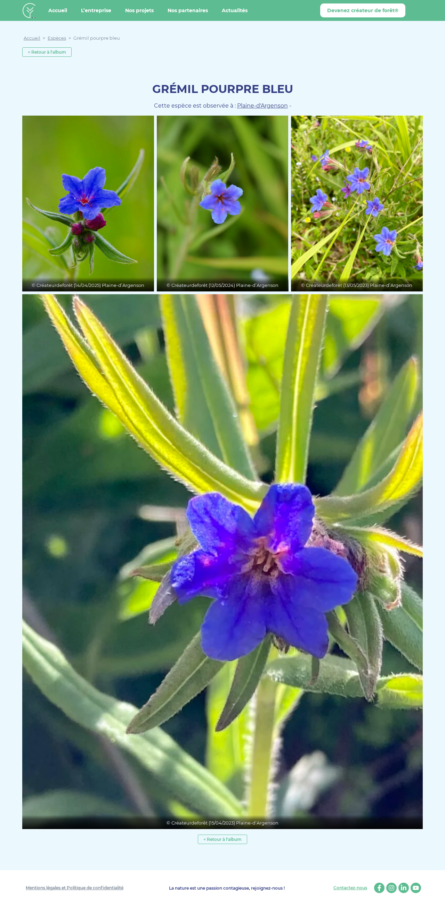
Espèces (57, 38)
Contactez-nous (350, 887)
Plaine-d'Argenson (262, 105)
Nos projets (139, 10)
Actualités (235, 10)
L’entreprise (96, 10)
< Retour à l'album (47, 52)
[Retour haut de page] (435, 896)
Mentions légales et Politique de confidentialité (74, 887)
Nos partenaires (188, 10)
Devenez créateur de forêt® (362, 10)
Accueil (57, 10)
